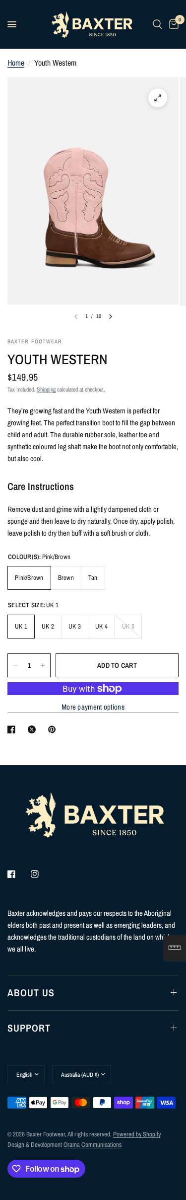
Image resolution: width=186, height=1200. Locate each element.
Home (15, 62)
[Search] (157, 24)
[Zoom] (157, 97)
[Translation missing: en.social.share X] (34, 729)
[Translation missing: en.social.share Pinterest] (54, 729)
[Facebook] (18, 874)
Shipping (46, 390)
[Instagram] (42, 874)
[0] (172, 24)
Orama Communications (92, 1144)
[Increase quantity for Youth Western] (42, 665)
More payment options (93, 707)
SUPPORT (29, 1028)
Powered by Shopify (136, 1134)
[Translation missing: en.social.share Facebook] (13, 729)
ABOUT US (31, 992)
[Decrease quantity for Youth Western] (15, 665)
